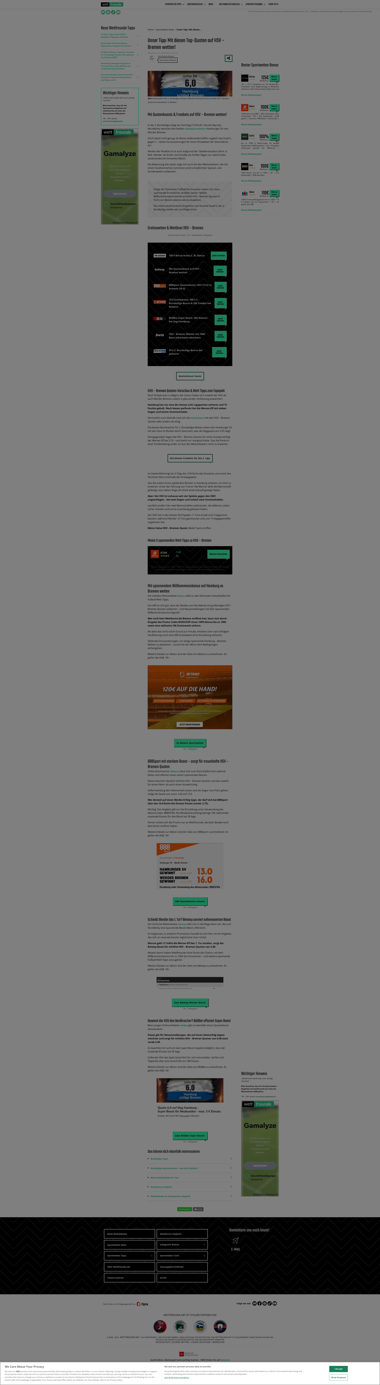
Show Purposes (338, 1377)
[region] (190, 1373)
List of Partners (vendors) (176, 1377)
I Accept (338, 1369)
